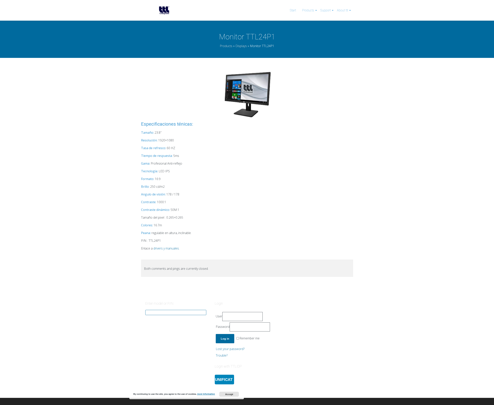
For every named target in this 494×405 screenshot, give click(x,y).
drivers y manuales (166, 248)
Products (308, 10)
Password (223, 327)
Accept (229, 394)
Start (293, 10)
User (219, 316)
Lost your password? (230, 349)
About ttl (342, 10)
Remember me (249, 338)
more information (206, 393)
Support (325, 10)
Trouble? (222, 355)
